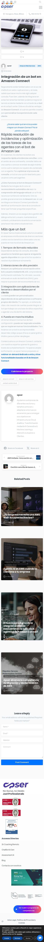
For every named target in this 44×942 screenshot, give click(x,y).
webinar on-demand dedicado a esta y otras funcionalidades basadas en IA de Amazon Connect (20, 357)
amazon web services (26, 379)
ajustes (19, 934)
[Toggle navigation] (40, 7)
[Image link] (17, 801)
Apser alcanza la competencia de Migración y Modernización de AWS (21, 683)
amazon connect (8, 379)
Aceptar (6, 938)
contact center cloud (10, 383)
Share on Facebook (15, 448)
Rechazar (17, 938)
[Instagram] (15, 2)
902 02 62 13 (36, 14)
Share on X (35, 448)
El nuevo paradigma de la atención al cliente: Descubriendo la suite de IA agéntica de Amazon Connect (20, 627)
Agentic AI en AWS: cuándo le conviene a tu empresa (20, 570)
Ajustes (28, 938)
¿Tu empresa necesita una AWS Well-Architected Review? (21, 516)
